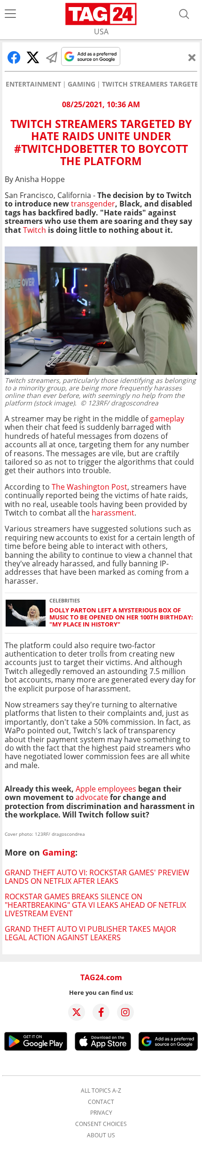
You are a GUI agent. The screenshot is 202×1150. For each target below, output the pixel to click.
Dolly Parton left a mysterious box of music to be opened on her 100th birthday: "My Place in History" (121, 617)
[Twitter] (76, 1012)
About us (101, 1135)
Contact (101, 1102)
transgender (93, 203)
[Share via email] (51, 57)
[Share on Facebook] (14, 57)
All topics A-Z (101, 1090)
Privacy (101, 1113)
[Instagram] (125, 1012)
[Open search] (184, 14)
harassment (113, 513)
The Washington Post (89, 487)
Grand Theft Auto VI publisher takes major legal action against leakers (90, 933)
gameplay (167, 418)
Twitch (34, 230)
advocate (93, 797)
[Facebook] (101, 1012)
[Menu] (10, 14)
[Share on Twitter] (32, 57)
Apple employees (106, 789)
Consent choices (101, 1124)
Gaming (81, 84)
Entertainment (33, 84)
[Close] (192, 57)
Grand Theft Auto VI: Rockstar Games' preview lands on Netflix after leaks (97, 876)
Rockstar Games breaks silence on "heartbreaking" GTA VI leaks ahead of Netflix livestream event (95, 905)
